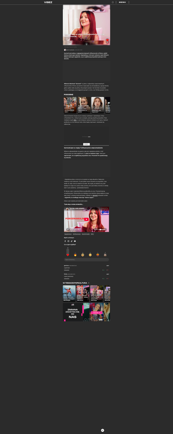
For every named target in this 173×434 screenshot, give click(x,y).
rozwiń (86, 144)
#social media (85, 234)
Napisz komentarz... (70, 259)
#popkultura (68, 234)
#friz (92, 234)
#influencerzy (76, 234)
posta (89, 136)
